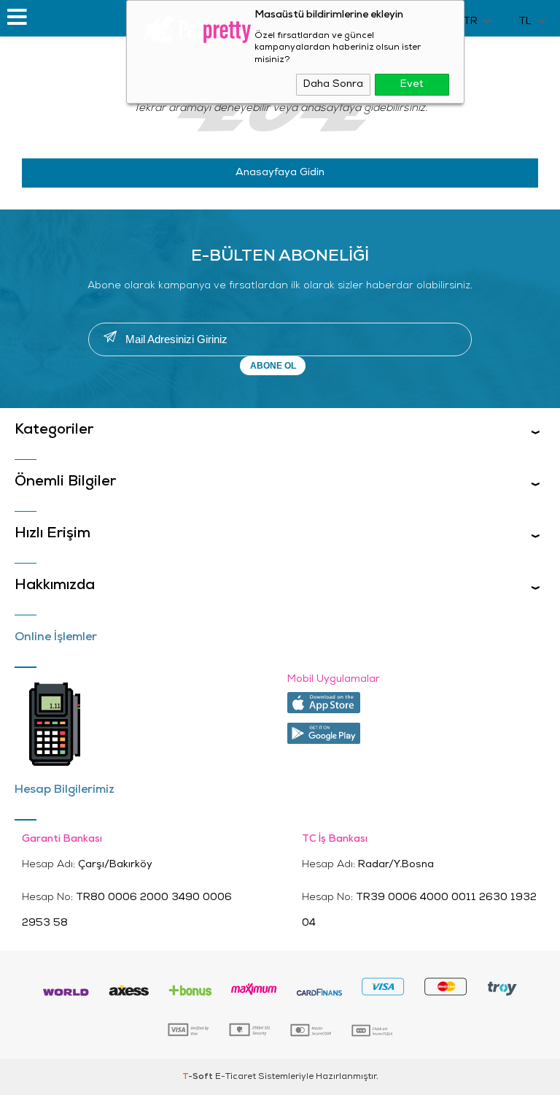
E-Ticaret (235, 1076)
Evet (412, 84)
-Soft (198, 1076)
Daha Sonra (333, 84)
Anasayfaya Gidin (280, 172)
